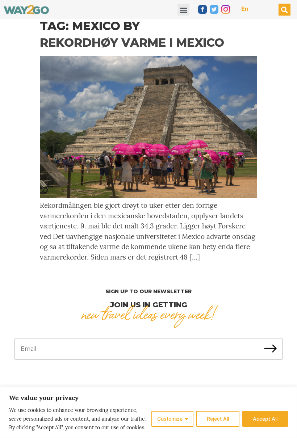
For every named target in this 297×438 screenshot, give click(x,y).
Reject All (218, 419)
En (244, 8)
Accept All (265, 419)
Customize (170, 419)
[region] (148, 412)
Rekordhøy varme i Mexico (132, 42)
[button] (183, 10)
